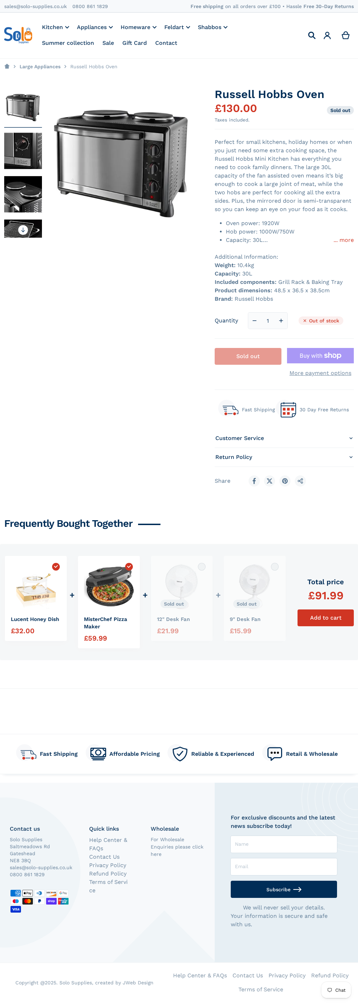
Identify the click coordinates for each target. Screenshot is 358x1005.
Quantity (226, 320)
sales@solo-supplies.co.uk (35, 6)
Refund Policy (108, 873)
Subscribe (278, 889)
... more (344, 240)
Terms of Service (260, 989)
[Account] (327, 35)
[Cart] (346, 35)
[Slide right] (23, 230)
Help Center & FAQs (200, 975)
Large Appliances (40, 66)
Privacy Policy (107, 865)
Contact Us (104, 856)
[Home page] (7, 66)
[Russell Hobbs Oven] (23, 107)
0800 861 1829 (90, 6)
